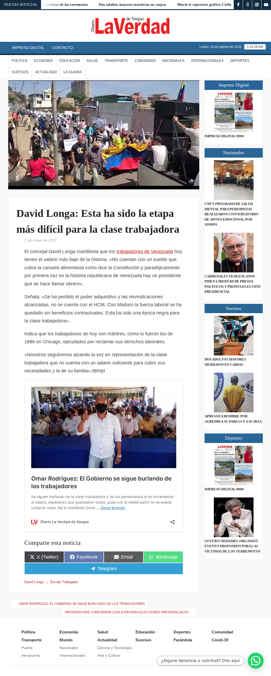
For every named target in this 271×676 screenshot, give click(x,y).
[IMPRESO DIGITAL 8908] (234, 112)
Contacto (62, 47)
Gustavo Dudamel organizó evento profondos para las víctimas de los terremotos (232, 546)
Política (20, 61)
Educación (70, 61)
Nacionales (173, 61)
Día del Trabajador (64, 582)
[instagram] (256, 4)
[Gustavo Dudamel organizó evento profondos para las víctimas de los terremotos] (234, 517)
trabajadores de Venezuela (144, 251)
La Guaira (73, 72)
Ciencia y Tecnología (114, 648)
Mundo (66, 640)
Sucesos (20, 72)
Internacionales (207, 61)
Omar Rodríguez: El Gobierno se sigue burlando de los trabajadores (82, 604)
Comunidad (145, 61)
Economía (43, 61)
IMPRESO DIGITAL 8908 (224, 136)
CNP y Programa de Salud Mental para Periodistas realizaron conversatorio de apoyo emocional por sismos (231, 214)
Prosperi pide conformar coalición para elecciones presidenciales (127, 612)
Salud (92, 61)
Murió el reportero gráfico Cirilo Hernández (201, 5)
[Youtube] (266, 4)
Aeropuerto (30, 655)
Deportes (239, 61)
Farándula (183, 640)
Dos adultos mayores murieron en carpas (120, 5)
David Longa (33, 582)
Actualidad (46, 72)
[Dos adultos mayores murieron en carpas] (234, 335)
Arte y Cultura (108, 655)
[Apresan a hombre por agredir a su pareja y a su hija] (234, 392)
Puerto (27, 648)
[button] (256, 661)
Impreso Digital (28, 47)
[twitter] (247, 4)
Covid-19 (220, 640)
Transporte (116, 61)
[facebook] (238, 4)
